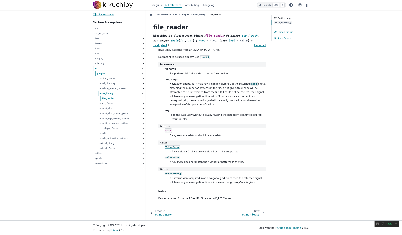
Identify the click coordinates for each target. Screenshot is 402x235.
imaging (99, 58)
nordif (103, 133)
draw (97, 48)
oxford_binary (107, 143)
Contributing (191, 5)
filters (98, 53)
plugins (101, 73)
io (96, 68)
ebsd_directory (107, 83)
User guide (156, 5)
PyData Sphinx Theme (288, 228)
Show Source (284, 38)
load (97, 28)
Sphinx (114, 230)
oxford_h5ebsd (108, 148)
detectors (100, 43)
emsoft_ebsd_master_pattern (115, 113)
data (97, 38)
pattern (98, 153)
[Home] (151, 14)
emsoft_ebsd (106, 108)
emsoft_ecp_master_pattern (114, 118)
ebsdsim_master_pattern (113, 88)
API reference (173, 5)
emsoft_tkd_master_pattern (114, 123)
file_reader (108, 98)
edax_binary (106, 93)
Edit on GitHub (285, 31)
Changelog (207, 5)
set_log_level (101, 33)
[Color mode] (292, 5)
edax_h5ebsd (107, 103)
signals (98, 158)
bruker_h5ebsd (108, 78)
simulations (101, 163)
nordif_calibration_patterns (114, 138)
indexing (99, 63)
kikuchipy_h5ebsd (109, 128)
